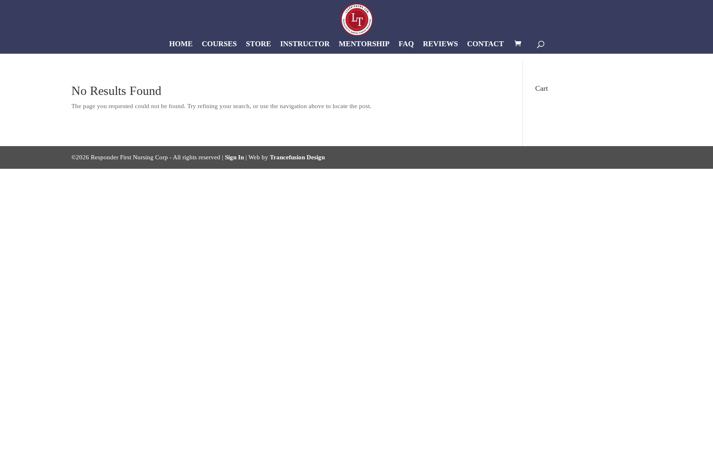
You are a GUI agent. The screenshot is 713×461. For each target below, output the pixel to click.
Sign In (234, 157)
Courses (219, 44)
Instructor (305, 44)
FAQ (406, 44)
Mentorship (364, 44)
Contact (485, 44)
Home (181, 44)
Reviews (440, 44)
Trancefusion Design (297, 157)
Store (258, 44)
